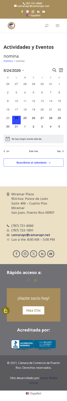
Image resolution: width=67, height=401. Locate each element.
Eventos (8, 61)
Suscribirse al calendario (31, 162)
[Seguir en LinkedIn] (42, 253)
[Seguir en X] (33, 253)
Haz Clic (33, 310)
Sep (59, 151)
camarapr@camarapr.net (30, 235)
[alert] (34, 139)
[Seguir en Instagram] (25, 253)
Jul (7, 151)
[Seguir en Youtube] (50, 253)
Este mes (33, 151)
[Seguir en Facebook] (16, 253)
